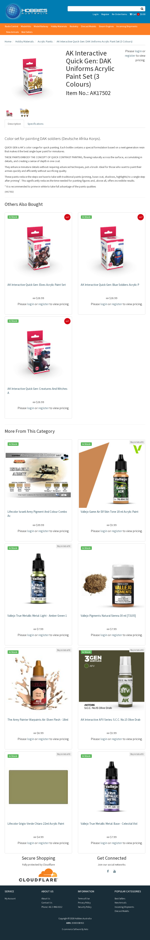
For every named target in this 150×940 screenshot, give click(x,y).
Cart (138, 14)
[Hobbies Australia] (27, 11)
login (138, 51)
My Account (10, 898)
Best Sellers (26, 31)
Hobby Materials (59, 26)
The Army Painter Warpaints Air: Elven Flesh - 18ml (37, 719)
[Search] (142, 8)
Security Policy (84, 906)
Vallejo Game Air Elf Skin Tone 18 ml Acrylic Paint (109, 511)
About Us (45, 898)
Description (14, 123)
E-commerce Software (71, 929)
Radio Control (11, 26)
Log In (96, 14)
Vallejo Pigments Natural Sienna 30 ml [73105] (108, 615)
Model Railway (41, 26)
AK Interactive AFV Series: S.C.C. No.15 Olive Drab (110, 719)
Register (105, 14)
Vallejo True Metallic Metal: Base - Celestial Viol (109, 823)
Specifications (35, 123)
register (130, 56)
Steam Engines (106, 26)
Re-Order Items (119, 14)
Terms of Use (84, 898)
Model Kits (26, 26)
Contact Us (46, 902)
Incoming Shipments (126, 26)
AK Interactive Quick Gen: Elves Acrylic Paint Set (36, 285)
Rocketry (74, 26)
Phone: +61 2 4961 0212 (51, 906)
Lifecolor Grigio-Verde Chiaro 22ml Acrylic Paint (35, 823)
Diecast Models (88, 26)
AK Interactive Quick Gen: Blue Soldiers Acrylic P (110, 285)
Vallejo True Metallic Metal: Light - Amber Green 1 (37, 615)
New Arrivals (12, 31)
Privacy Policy (84, 902)
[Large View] (9, 113)
